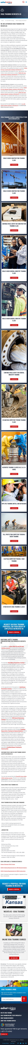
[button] (26, 2)
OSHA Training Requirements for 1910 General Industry (14, 867)
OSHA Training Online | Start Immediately (11, 1015)
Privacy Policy (5, 1043)
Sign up (24, 999)
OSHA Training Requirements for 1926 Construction (13, 871)
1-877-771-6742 (6, 1031)
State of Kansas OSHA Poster (8, 864)
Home (2, 20)
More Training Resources (7, 1018)
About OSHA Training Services (8, 1020)
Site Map (12, 1043)
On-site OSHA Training (9, 20)
